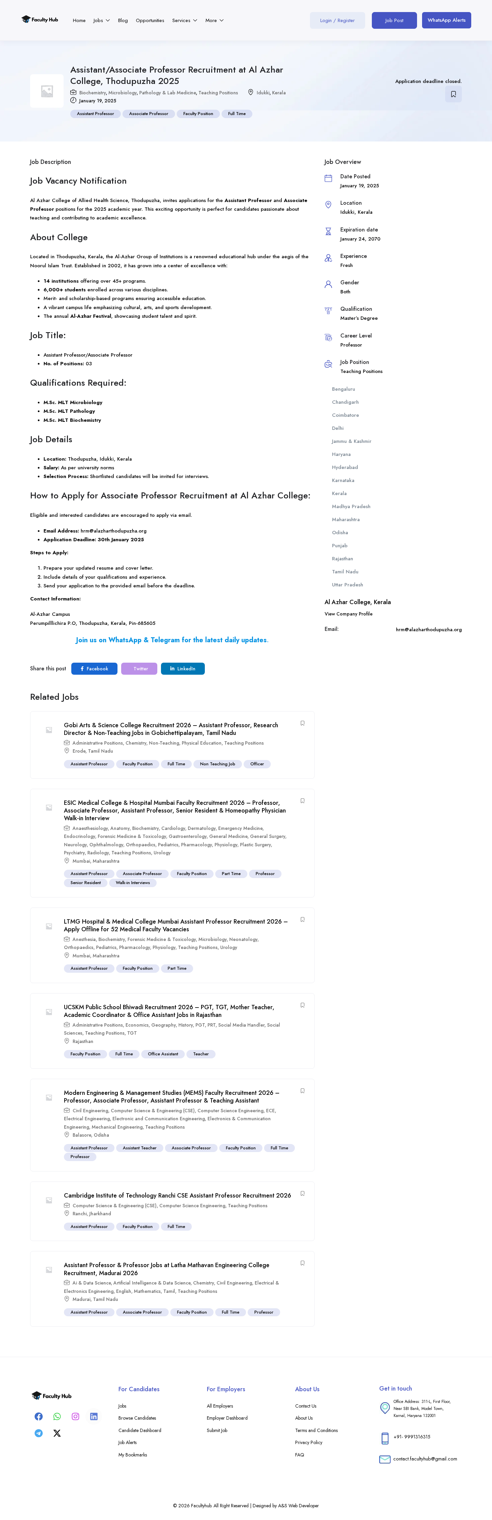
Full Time (237, 113)
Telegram (165, 640)
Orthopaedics (140, 844)
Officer (257, 764)
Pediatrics (168, 844)
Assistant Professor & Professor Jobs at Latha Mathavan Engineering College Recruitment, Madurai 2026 (166, 1269)
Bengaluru (343, 389)
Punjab (339, 545)
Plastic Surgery (255, 844)
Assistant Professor (95, 113)
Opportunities (150, 20)
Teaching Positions (218, 92)
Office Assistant (163, 1054)
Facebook (96, 668)
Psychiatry (74, 852)
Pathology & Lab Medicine (167, 92)
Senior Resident (86, 882)
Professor (265, 873)
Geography (163, 1025)
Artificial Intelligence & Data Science (151, 1282)
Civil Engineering (90, 1110)
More (212, 20)
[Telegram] (38, 1433)
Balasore (82, 1135)
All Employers (220, 1406)
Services (182, 20)
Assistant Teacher (140, 1148)
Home (79, 20)
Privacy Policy (308, 1442)
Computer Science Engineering (230, 1110)
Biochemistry (92, 92)
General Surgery (267, 836)
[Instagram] (75, 1416)
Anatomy (120, 828)
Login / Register (337, 20)
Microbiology (122, 92)
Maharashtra (106, 861)
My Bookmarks (132, 1454)
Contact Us (305, 1406)
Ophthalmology (106, 844)
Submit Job (217, 1430)
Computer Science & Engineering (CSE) (153, 1110)
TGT (132, 1033)
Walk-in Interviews (133, 882)
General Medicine (228, 836)
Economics (137, 1025)
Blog (123, 20)
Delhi (338, 428)
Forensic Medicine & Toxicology (132, 836)
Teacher (201, 1054)
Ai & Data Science (92, 1282)
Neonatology (243, 939)
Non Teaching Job (217, 764)
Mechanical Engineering (117, 1127)
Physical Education (202, 743)
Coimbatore (345, 415)
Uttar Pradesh (347, 584)
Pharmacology (196, 844)
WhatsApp (125, 640)
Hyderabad (345, 467)
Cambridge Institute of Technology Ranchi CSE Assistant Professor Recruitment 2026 (177, 1195)
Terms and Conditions (316, 1430)
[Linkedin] (93, 1416)
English (123, 1291)
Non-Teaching (164, 743)
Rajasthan (83, 1041)
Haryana (341, 454)
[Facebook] (38, 1416)
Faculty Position (198, 113)
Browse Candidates (137, 1418)
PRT (212, 1025)
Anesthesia (84, 939)
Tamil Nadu (100, 751)
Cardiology (173, 828)
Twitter (140, 668)
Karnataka (343, 480)
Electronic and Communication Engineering (158, 1118)
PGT (200, 1025)
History (185, 1025)
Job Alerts (127, 1442)
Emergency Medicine (240, 828)
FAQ (299, 1454)
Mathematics (147, 1291)
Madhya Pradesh (351, 506)
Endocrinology (79, 836)
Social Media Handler (241, 1025)
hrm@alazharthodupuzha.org (114, 531)
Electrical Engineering (87, 1118)
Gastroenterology (188, 836)
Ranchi (80, 1213)
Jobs (99, 20)
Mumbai (81, 861)
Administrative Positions (98, 743)
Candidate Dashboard (139, 1430)
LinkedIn (185, 668)
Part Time (231, 873)
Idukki (263, 92)
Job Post (394, 20)
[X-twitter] (57, 1433)
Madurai (81, 1299)
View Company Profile (349, 613)
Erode (79, 751)
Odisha (101, 1135)
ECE (270, 1110)
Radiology (98, 852)
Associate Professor (148, 113)
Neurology (75, 844)
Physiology (226, 844)
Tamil (169, 1291)
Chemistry (136, 743)
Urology (162, 852)
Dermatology (202, 828)
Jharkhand (100, 1213)
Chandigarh (345, 402)
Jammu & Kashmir (352, 441)
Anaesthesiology (90, 828)
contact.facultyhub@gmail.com (425, 1458)
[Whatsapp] (57, 1416)
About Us (304, 1418)
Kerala (279, 92)
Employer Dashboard (227, 1418)
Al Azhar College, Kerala (358, 602)
